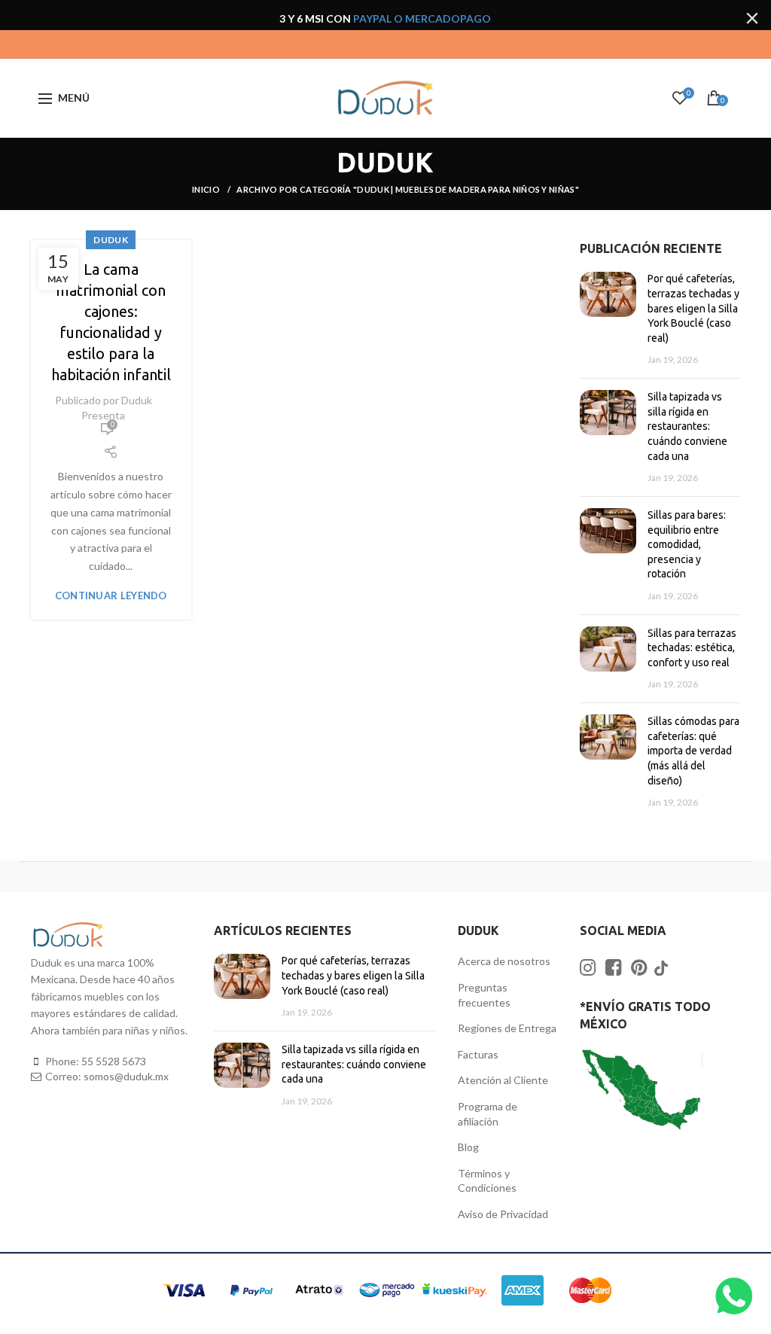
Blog (468, 1147)
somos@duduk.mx (126, 1076)
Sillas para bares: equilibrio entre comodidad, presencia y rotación (687, 544)
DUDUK (110, 239)
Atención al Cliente (503, 1080)
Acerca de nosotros (504, 961)
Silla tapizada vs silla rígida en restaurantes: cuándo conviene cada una (687, 426)
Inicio (206, 189)
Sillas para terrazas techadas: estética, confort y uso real (692, 648)
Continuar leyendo (111, 596)
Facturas (478, 1054)
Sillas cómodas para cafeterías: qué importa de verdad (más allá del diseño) (693, 750)
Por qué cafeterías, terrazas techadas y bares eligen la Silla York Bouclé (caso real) (693, 308)
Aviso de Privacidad (503, 1214)
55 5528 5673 (113, 1061)
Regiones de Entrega (507, 1028)
